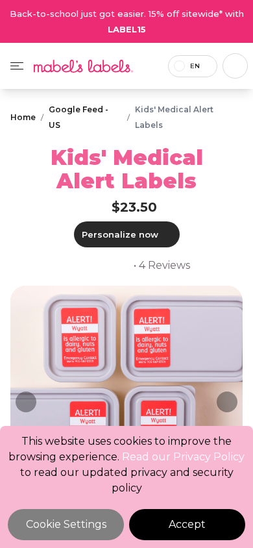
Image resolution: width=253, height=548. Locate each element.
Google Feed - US (78, 117)
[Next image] (227, 402)
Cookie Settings (66, 524)
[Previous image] (26, 402)
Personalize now (120, 234)
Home (23, 117)
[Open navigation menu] (16, 65)
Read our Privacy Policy (183, 457)
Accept (187, 524)
